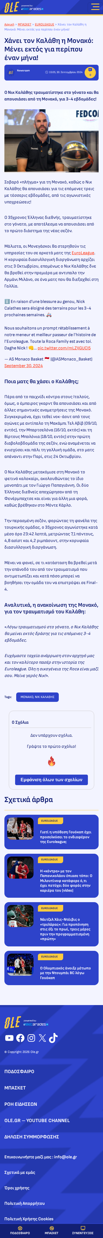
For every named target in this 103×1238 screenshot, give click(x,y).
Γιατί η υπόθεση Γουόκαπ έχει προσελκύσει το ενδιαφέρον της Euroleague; (65, 837)
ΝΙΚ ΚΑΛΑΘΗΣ (44, 697)
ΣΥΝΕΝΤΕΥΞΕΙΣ (82, 1233)
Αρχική (9, 24)
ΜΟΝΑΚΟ (27, 697)
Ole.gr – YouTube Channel (37, 1120)
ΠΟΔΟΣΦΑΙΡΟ (20, 1233)
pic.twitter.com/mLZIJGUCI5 (64, 348)
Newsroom (23, 70)
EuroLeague (83, 253)
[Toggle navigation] (95, 7)
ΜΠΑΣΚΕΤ (52, 1233)
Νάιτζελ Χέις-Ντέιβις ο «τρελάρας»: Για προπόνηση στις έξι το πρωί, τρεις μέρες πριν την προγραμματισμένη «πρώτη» (65, 929)
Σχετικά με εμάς (19, 1172)
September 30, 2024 (23, 365)
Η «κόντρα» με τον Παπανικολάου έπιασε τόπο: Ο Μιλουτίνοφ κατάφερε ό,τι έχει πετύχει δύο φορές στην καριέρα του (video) (66, 881)
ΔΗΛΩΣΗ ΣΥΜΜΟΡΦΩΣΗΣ (31, 1137)
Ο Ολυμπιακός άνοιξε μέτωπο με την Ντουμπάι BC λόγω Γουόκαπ (65, 973)
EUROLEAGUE (44, 24)
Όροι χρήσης (16, 1188)
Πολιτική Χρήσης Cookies (29, 1219)
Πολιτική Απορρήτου (24, 1203)
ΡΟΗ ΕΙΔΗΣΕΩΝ (20, 1104)
